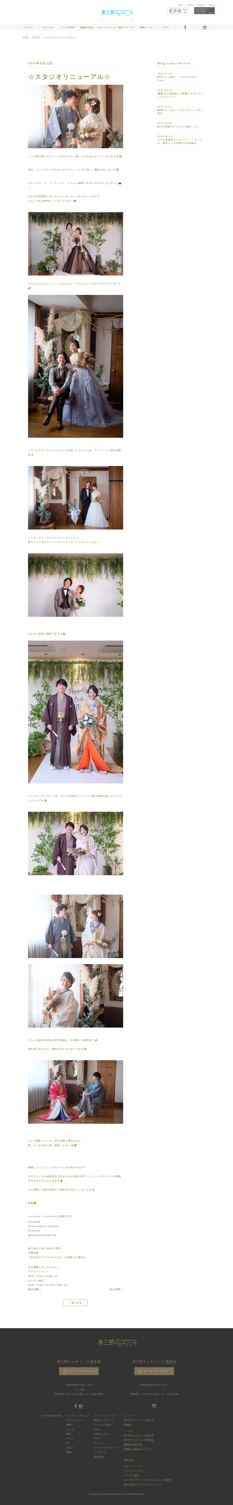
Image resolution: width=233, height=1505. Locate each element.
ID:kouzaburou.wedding (43, 1226)
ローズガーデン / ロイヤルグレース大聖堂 (147, 1480)
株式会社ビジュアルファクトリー (143, 1484)
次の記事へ (116, 1289)
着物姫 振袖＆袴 (133, 1444)
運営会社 (129, 1460)
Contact (200, 5)
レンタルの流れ (102, 1424)
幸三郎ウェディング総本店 (139, 1420)
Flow (180, 5)
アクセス (99, 1443)
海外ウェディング (126, 27)
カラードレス (73, 1420)
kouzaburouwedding (112, 1494)
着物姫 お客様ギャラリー (138, 1449)
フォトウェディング (106, 27)
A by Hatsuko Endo (52, 1415)
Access (212, 5)
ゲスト (70, 1438)
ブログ (166, 27)
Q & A (190, 5)
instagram (35, 1222)
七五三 (70, 1447)
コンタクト (100, 1452)
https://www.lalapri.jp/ (43, 1276)
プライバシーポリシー (106, 1447)
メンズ (70, 1429)
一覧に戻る (75, 1303)
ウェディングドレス (77, 1415)
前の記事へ (34, 1289)
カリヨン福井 (131, 1475)
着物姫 (127, 1424)
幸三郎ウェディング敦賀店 (139, 1440)
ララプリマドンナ (134, 1470)
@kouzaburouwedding (42, 1235)
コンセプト (28, 27)
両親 (68, 1434)
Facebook (34, 1230)
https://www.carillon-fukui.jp (47, 1285)
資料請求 (99, 1456)
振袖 (68, 1452)
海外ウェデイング (104, 1420)
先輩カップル (146, 27)
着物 (68, 1424)
